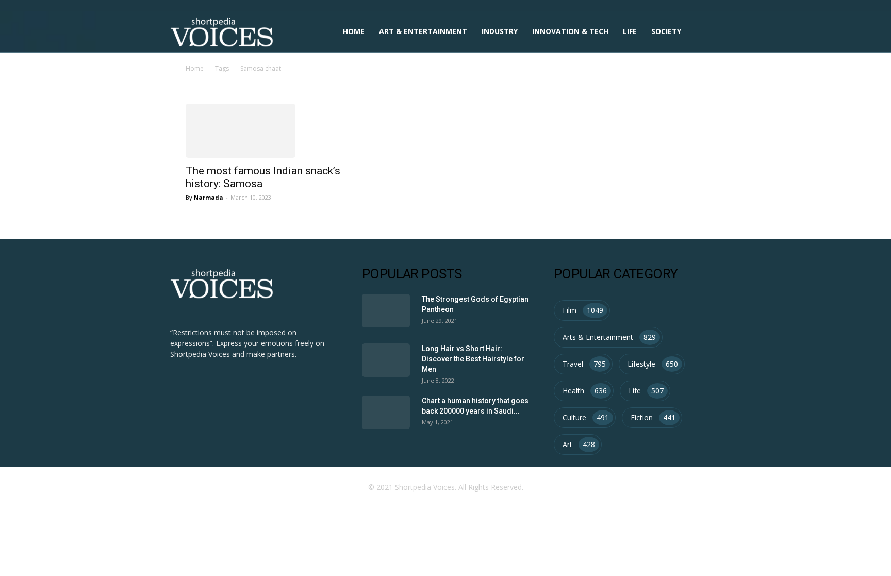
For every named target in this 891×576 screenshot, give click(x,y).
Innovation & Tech (570, 31)
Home (354, 31)
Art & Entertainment (423, 31)
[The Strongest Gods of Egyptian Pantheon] (386, 310)
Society (666, 31)
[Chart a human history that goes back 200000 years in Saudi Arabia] (386, 412)
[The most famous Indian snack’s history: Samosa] (264, 131)
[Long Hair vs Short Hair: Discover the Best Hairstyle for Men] (386, 360)
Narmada (208, 197)
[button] (708, 32)
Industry (500, 31)
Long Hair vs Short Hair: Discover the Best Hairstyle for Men (473, 358)
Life (630, 31)
